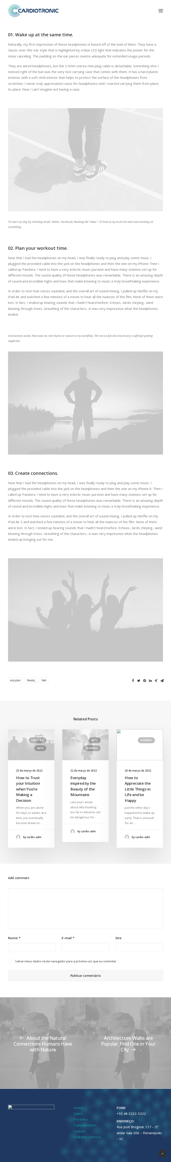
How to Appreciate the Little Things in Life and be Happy (138, 789)
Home (78, 1107)
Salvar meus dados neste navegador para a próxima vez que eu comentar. (66, 961)
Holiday (15, 680)
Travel (31, 680)
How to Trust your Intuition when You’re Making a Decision (28, 789)
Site (118, 938)
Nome (14, 938)
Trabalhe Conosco (87, 1137)
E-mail (68, 938)
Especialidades (84, 1125)
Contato (79, 1131)
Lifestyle (37, 740)
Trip (44, 680)
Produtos (80, 1119)
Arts (40, 748)
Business (92, 748)
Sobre (78, 1113)
